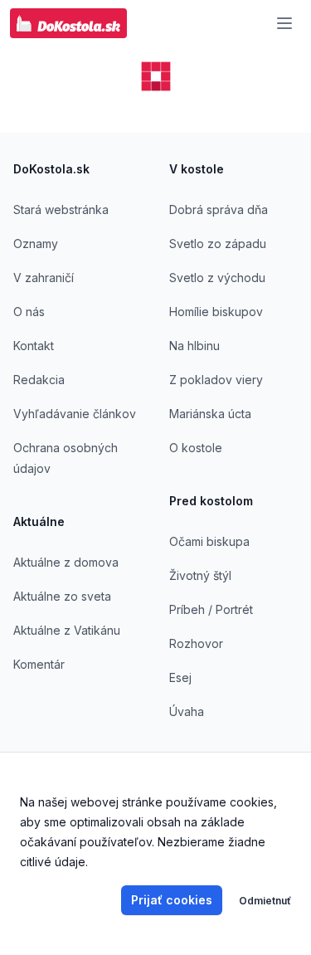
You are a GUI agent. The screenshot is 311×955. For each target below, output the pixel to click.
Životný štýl (200, 575)
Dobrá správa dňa (218, 209)
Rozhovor (196, 643)
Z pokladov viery (216, 380)
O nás (29, 312)
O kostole (195, 448)
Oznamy (35, 243)
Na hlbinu (194, 346)
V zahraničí (43, 277)
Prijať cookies (171, 900)
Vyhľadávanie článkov (74, 414)
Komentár (39, 664)
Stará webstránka (61, 209)
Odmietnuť (265, 900)
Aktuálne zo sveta (62, 596)
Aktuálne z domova (66, 562)
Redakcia (39, 380)
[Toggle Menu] (284, 23)
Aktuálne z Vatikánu (66, 630)
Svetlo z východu (217, 277)
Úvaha (186, 711)
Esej (180, 677)
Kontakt (33, 346)
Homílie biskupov (216, 312)
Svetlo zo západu (217, 243)
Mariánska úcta (210, 414)
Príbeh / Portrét (211, 609)
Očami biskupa (209, 541)
